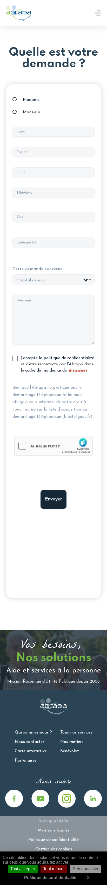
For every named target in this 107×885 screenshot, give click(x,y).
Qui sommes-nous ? (33, 732)
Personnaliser (85, 869)
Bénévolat (69, 751)
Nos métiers (71, 742)
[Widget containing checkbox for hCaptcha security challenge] (53, 446)
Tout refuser (54, 869)
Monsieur (31, 112)
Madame (31, 100)
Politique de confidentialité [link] (50, 877)
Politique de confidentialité (53, 840)
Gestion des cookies (53, 849)
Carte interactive (31, 751)
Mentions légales (53, 830)
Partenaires (25, 760)
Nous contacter (29, 742)
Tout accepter (22, 869)
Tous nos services (76, 732)
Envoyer (53, 499)
